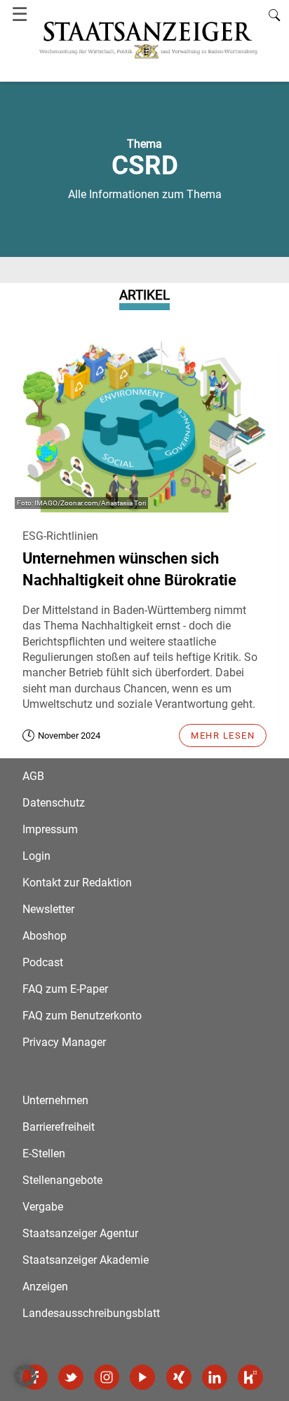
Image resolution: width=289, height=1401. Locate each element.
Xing (178, 1377)
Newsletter (48, 909)
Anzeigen (45, 1286)
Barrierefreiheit (58, 1127)
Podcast (42, 962)
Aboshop (44, 935)
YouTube (142, 1377)
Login (36, 856)
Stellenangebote (62, 1180)
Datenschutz (53, 802)
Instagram (106, 1377)
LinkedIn (214, 1377)
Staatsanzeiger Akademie (85, 1260)
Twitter (70, 1377)
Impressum (50, 829)
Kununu (250, 1377)
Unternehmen (55, 1100)
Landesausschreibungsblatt (91, 1313)
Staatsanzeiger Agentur (80, 1233)
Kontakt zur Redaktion (77, 882)
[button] (25, 1376)
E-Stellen (43, 1153)
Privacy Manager (64, 1042)
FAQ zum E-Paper (65, 989)
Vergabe (42, 1206)
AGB (33, 776)
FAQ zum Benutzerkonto (82, 1015)
